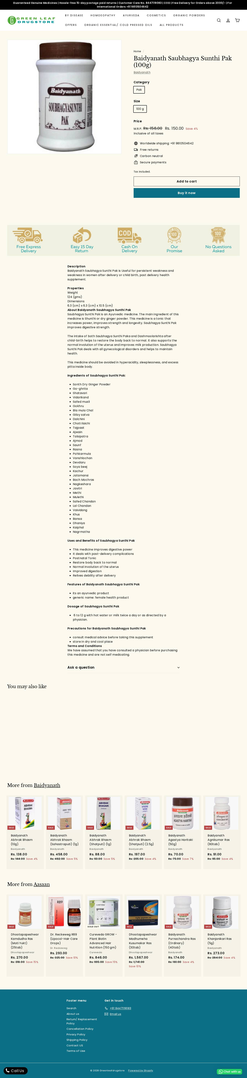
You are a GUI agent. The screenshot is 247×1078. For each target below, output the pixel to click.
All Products (172, 25)
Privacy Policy (76, 1034)
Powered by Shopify (140, 1070)
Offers (71, 25)
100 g (140, 109)
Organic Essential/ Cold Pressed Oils (118, 25)
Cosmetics (156, 15)
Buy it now (187, 193)
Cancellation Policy (80, 1029)
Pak (139, 90)
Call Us (17, 1070)
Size (137, 101)
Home (137, 51)
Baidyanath (142, 72)
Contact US (75, 1045)
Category (141, 82)
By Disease (74, 15)
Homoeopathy (103, 15)
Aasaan (42, 884)
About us (73, 1014)
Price (138, 121)
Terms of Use (76, 1051)
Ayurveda (131, 15)
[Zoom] (64, 97)
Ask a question (81, 667)
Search (71, 1008)
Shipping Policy (77, 1040)
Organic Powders (189, 15)
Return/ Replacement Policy (82, 1021)
